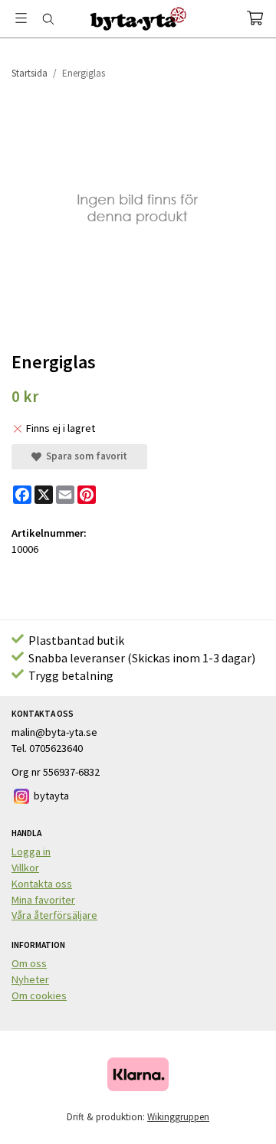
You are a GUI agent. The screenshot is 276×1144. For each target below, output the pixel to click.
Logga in (31, 851)
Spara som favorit (84, 456)
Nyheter (30, 979)
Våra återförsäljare (54, 915)
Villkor (25, 867)
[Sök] (47, 19)
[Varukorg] (255, 18)
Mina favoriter (43, 900)
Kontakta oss (42, 884)
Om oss (29, 963)
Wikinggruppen (178, 1116)
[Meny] (21, 18)
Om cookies (39, 995)
